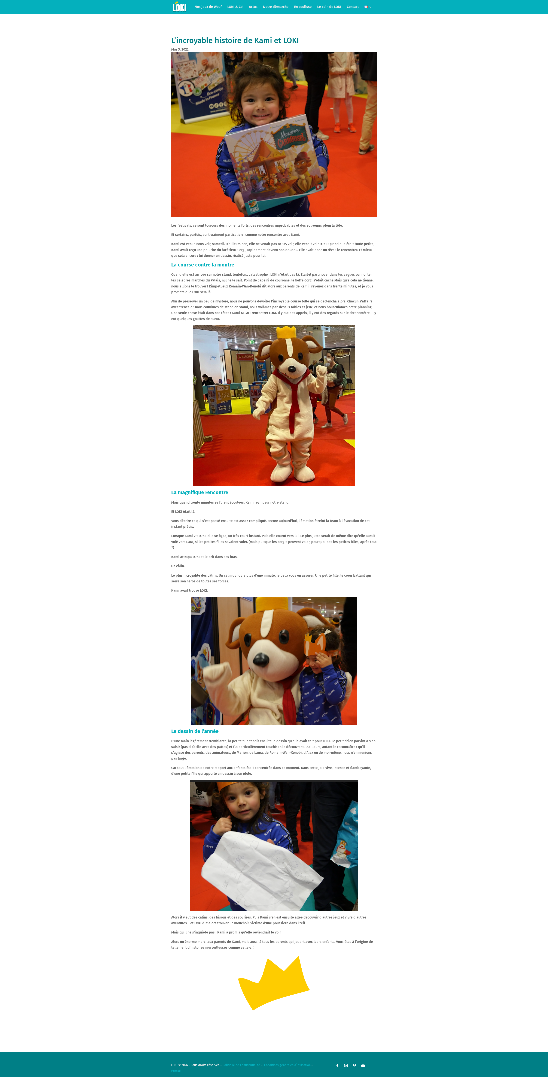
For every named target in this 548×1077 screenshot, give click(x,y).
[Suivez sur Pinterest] (354, 1065)
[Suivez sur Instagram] (345, 1065)
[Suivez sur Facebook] (337, 1065)
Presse (176, 1071)
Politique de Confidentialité (241, 1065)
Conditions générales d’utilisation (287, 1065)
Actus (253, 7)
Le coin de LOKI (329, 7)
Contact (353, 7)
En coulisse (303, 7)
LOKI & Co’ (235, 7)
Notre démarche (276, 7)
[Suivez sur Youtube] (363, 1065)
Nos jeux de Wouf (208, 7)
